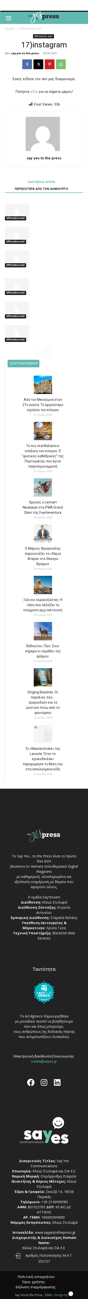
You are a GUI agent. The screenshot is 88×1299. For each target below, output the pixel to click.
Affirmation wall (30, 28)
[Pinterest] (50, 64)
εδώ (34, 91)
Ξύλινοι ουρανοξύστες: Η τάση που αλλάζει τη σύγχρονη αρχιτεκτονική (42, 605)
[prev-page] (39, 352)
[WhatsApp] (61, 64)
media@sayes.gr (44, 1061)
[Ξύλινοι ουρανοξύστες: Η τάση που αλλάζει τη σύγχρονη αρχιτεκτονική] (43, 586)
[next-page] (47, 352)
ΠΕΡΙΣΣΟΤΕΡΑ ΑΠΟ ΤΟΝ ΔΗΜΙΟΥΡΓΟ (41, 189)
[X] (38, 64)
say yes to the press (25, 53)
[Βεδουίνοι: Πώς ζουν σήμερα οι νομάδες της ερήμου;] (43, 632)
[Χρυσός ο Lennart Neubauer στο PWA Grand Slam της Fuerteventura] (43, 488)
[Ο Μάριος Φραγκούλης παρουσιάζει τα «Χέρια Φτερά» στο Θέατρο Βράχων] (43, 534)
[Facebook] (27, 64)
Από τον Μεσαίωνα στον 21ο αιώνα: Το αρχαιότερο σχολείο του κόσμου (42, 405)
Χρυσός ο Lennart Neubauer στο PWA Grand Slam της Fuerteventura (43, 507)
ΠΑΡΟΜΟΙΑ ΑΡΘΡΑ (41, 182)
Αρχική (10, 28)
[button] (8, 18)
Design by (61, 1295)
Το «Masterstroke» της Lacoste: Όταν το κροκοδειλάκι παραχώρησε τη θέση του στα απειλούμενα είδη (43, 759)
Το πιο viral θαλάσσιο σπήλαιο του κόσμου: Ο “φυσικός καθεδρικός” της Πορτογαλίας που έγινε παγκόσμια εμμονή (43, 456)
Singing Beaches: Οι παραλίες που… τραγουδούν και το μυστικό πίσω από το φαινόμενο (43, 702)
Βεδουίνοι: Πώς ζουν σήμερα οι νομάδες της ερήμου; (43, 651)
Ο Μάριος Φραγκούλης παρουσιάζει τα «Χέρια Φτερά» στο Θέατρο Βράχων (43, 556)
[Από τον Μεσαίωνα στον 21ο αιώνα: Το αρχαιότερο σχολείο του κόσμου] (43, 385)
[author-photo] (44, 151)
